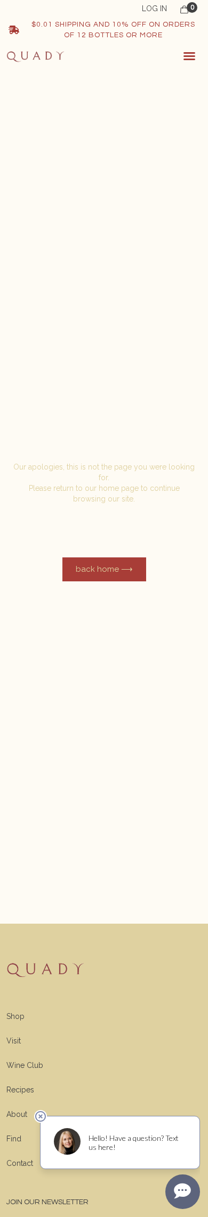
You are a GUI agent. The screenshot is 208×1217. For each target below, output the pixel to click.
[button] (189, 55)
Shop (15, 1016)
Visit (13, 1041)
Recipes (20, 1090)
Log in (154, 8)
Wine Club (24, 1065)
